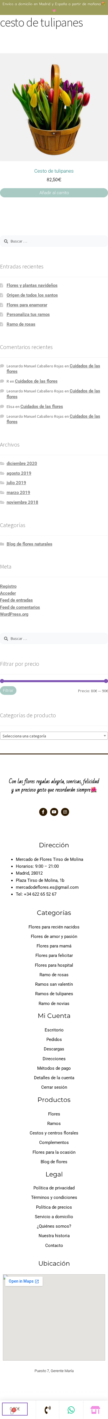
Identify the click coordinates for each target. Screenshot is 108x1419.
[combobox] (54, 736)
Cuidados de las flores (36, 381)
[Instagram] (65, 812)
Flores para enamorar (27, 305)
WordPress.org (14, 614)
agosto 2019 (19, 473)
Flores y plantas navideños (32, 285)
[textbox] (54, 736)
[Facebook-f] (43, 812)
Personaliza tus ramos (28, 314)
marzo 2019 (18, 492)
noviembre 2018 (22, 502)
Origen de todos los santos (32, 295)
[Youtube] (54, 812)
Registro (8, 586)
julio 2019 (16, 482)
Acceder (8, 593)
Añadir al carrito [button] (54, 192)
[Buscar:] (54, 241)
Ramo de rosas (21, 324)
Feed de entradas (16, 600)
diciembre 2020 (22, 463)
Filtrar (8, 690)
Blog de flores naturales (29, 544)
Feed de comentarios (20, 607)
